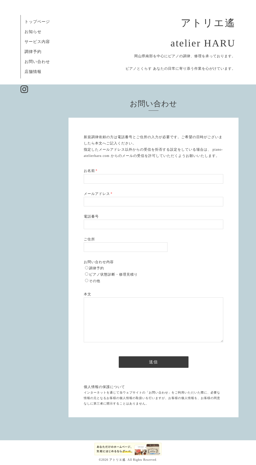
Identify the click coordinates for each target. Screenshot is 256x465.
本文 (87, 294)
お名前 (91, 171)
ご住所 (89, 239)
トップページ (37, 21)
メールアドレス (98, 194)
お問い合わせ (37, 61)
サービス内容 (37, 41)
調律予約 (33, 51)
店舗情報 (33, 71)
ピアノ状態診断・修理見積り (113, 274)
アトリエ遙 (117, 460)
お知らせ (33, 31)
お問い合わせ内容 (99, 262)
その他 (94, 281)
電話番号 (91, 216)
